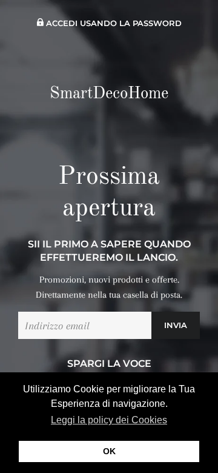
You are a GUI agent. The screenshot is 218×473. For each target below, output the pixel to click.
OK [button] (109, 451)
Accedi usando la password (113, 23)
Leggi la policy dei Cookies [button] (109, 420)
